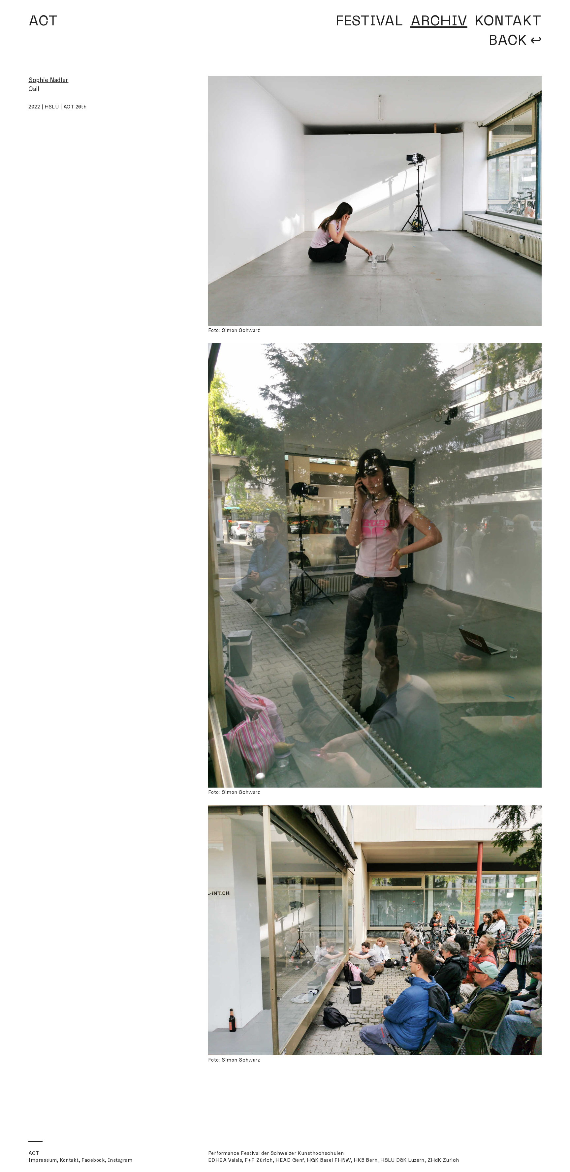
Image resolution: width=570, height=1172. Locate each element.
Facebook (93, 1160)
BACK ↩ (515, 40)
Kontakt (69, 1160)
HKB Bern (366, 1160)
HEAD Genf (289, 1160)
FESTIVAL (369, 21)
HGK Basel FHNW (328, 1160)
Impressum (42, 1160)
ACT (43, 21)
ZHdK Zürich (443, 1160)
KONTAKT (508, 21)
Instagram (120, 1160)
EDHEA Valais (225, 1160)
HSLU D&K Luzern (402, 1160)
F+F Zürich (259, 1160)
